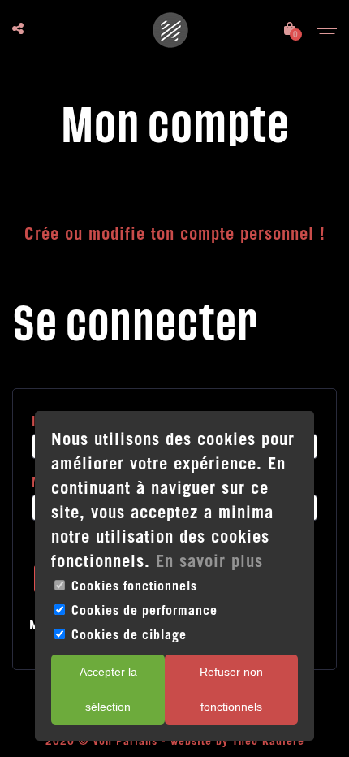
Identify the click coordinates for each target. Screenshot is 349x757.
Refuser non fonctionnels (231, 689)
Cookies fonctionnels (134, 585)
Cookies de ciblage (129, 634)
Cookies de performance (144, 610)
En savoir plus (209, 561)
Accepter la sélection (108, 689)
